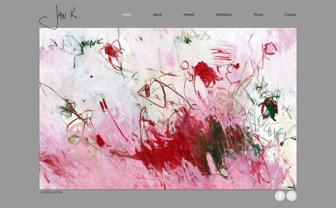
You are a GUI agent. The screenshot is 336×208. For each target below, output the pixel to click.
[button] (168, 108)
